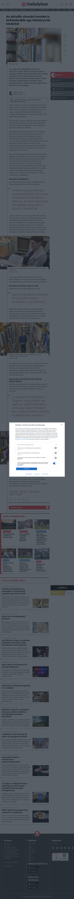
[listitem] (37, 445)
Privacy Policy (45, 474)
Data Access (37, 474)
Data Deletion (29, 474)
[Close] (62, 425)
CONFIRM (26, 468)
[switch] (55, 448)
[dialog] (37, 449)
